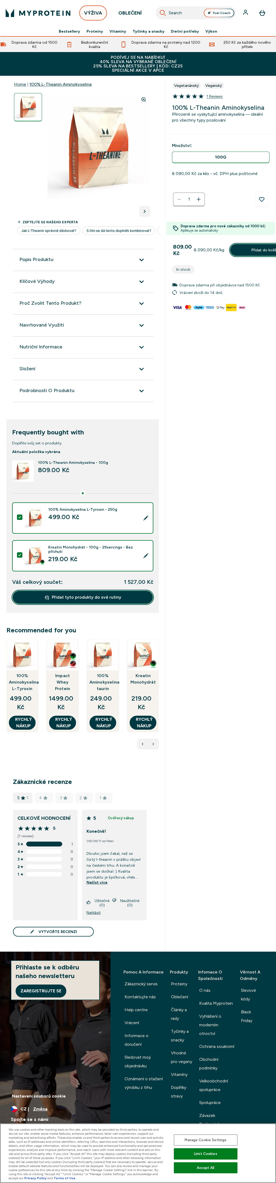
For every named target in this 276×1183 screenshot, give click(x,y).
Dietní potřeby (185, 31)
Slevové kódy (248, 994)
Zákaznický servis (141, 984)
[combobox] (196, 12)
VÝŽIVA (93, 13)
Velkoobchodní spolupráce (213, 1085)
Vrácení (132, 1022)
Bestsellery (69, 31)
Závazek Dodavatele (210, 1119)
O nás (205, 990)
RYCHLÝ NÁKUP (23, 722)
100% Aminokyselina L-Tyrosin (22, 682)
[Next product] (153, 744)
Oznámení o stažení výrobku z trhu (144, 1083)
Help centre (136, 1009)
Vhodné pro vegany (181, 1057)
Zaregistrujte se (40, 991)
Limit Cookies (205, 1154)
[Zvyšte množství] (199, 199)
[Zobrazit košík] (262, 13)
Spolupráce (210, 1102)
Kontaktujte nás (140, 997)
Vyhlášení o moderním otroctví (210, 1025)
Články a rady (179, 1014)
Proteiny (95, 31)
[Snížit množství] (179, 199)
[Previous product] (142, 744)
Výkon (211, 31)
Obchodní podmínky (208, 1063)
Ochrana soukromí (216, 1046)
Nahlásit (94, 912)
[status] (189, 199)
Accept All (205, 1168)
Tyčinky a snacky (148, 31)
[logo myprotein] (38, 13)
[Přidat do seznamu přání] (261, 199)
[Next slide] (158, 697)
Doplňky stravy (178, 1091)
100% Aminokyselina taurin (102, 682)
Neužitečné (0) (129, 903)
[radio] (221, 157)
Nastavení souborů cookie (39, 1096)
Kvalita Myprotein (216, 1003)
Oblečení (179, 997)
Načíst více (97, 882)
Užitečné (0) (102, 903)
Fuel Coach (221, 13)
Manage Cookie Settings (205, 1140)
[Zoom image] (143, 99)
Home (20, 84)
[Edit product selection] (146, 518)
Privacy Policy (35, 1178)
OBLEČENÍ (130, 13)
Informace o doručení (137, 1040)
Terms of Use (64, 1178)
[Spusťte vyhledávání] (163, 12)
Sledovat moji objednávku (138, 1061)
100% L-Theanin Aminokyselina (60, 84)
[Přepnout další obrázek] (144, 211)
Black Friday (246, 1016)
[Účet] (246, 13)
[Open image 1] (28, 107)
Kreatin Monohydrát (143, 678)
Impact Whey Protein (62, 682)
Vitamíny (117, 31)
